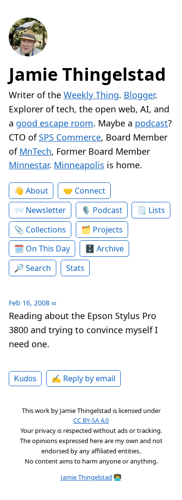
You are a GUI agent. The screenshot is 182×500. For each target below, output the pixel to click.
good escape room (54, 123)
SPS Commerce (70, 137)
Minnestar (29, 165)
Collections (46, 229)
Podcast (107, 210)
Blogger (139, 95)
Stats (75, 268)
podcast (151, 123)
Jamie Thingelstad (87, 74)
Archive (110, 248)
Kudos (25, 378)
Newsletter (46, 210)
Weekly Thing (91, 95)
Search (38, 268)
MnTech (35, 151)
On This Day (48, 248)
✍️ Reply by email (83, 378)
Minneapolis (79, 165)
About (37, 190)
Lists (157, 210)
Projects (108, 229)
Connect (90, 190)
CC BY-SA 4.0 (91, 420)
